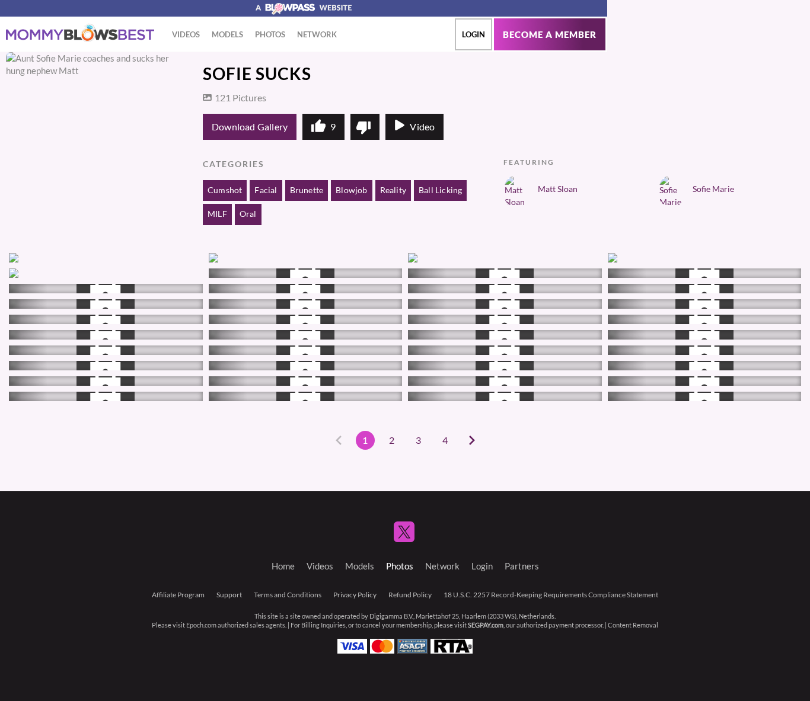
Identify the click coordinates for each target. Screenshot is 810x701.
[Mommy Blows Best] (80, 33)
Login (473, 34)
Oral (248, 214)
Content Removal (633, 625)
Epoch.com (201, 625)
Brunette (307, 190)
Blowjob (351, 190)
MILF (217, 214)
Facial (265, 190)
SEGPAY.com (485, 625)
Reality (393, 190)
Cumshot (225, 190)
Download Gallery (250, 126)
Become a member (550, 35)
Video (422, 126)
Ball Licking (440, 190)
